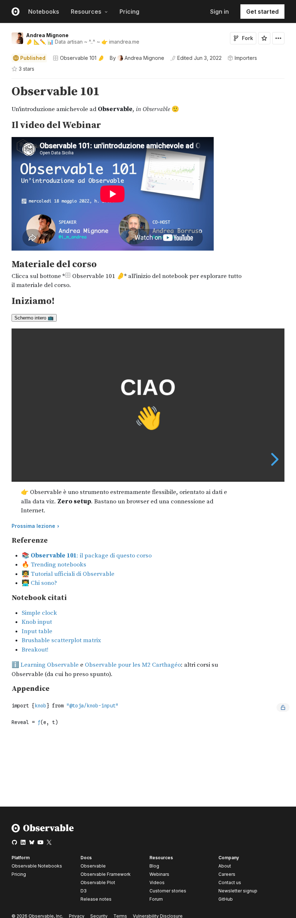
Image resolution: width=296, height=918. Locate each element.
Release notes (96, 899)
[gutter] (3, 108)
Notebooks (43, 11)
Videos (157, 882)
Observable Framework (105, 874)
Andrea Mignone (47, 35)
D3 (83, 890)
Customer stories (167, 890)
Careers (226, 874)
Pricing (129, 11)
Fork (247, 38)
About (224, 866)
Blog (154, 866)
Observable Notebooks (37, 866)
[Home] (43, 831)
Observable (93, 866)
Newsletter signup (237, 890)
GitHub (225, 899)
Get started (262, 11)
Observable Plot (97, 882)
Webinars (159, 874)
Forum (156, 899)
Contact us (229, 882)
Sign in (219, 11)
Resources (86, 11)
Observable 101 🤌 (82, 58)
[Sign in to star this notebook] (264, 38)
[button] (3, 81)
